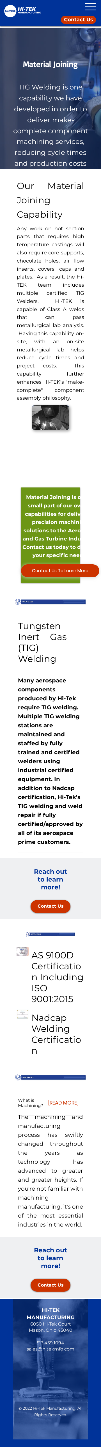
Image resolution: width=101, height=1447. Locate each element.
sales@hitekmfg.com (50, 1349)
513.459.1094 (50, 1342)
